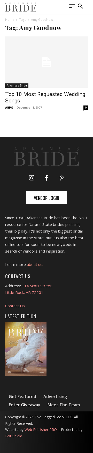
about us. (35, 264)
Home (9, 19)
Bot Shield (13, 435)
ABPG (9, 107)
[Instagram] (31, 178)
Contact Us (15, 305)
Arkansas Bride (17, 85)
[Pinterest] (61, 178)
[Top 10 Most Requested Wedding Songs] (46, 62)
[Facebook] (46, 178)
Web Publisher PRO (41, 429)
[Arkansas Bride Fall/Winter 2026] (26, 349)
